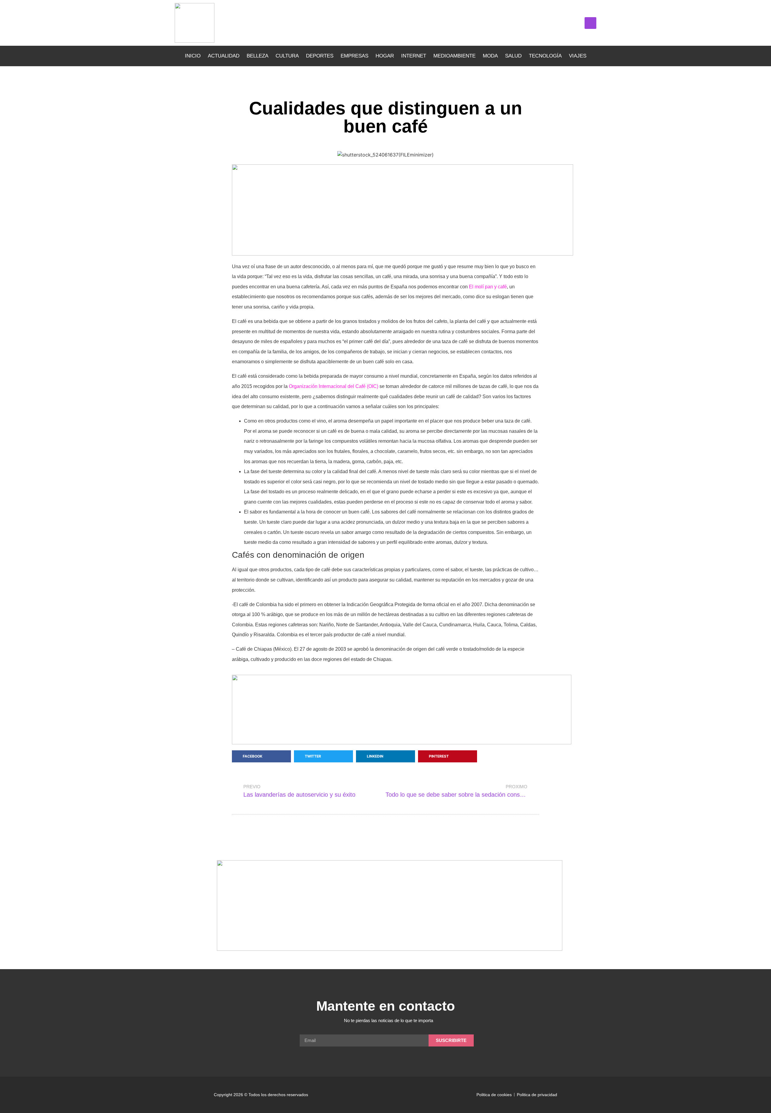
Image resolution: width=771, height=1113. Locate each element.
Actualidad (223, 56)
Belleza (257, 56)
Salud (513, 56)
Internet (413, 56)
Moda (490, 56)
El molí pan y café (488, 286)
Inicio (193, 56)
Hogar (385, 56)
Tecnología (545, 56)
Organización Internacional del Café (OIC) (333, 386)
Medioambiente (454, 56)
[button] (590, 23)
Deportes (319, 56)
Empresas (354, 56)
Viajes (577, 56)
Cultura (287, 56)
